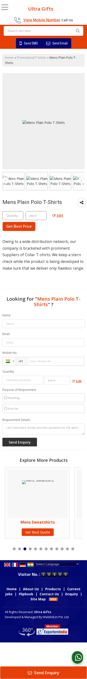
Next (81, 180)
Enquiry (71, 594)
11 (67, 548)
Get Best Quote (37, 532)
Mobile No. (9, 353)
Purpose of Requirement (19, 390)
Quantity (8, 371)
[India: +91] (9, 361)
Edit (59, 215)
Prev (5, 180)
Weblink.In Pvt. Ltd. (56, 617)
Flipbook (26, 594)
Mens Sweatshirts (38, 522)
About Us (31, 589)
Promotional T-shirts (31, 58)
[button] (41, 20)
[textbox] (43, 31)
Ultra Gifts (40, 8)
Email (6, 334)
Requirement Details (16, 420)
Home (9, 58)
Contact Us (49, 594)
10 (62, 548)
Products (53, 589)
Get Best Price (19, 226)
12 (72, 548)
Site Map (38, 599)
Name (6, 315)
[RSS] (53, 599)
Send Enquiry (46, 672)
